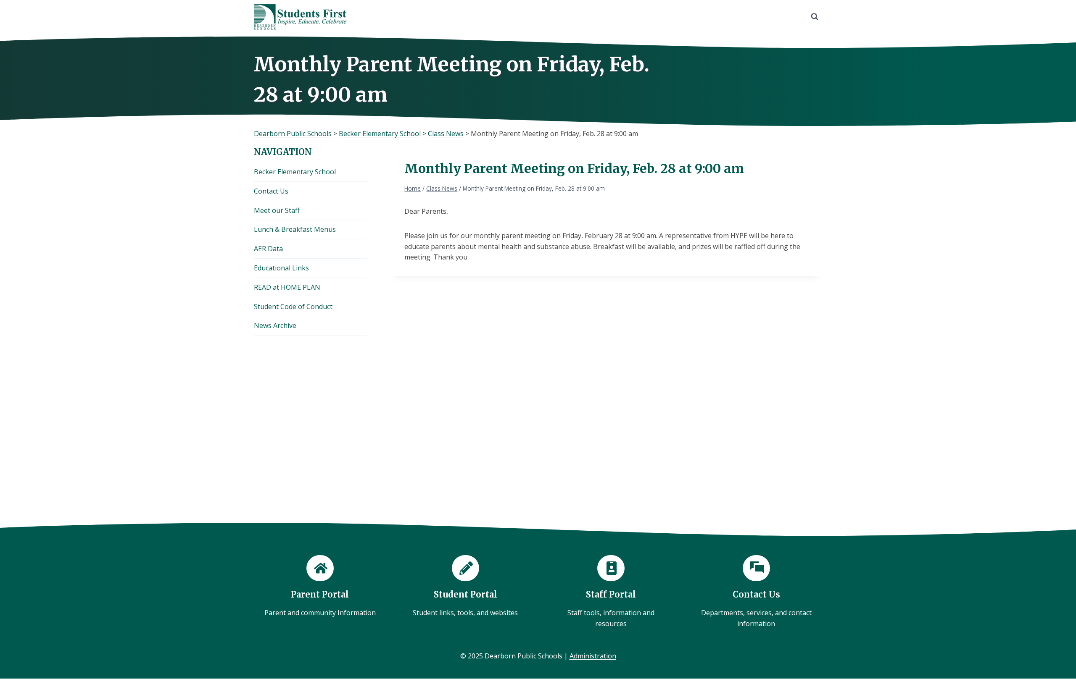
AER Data (268, 248)
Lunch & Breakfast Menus (295, 229)
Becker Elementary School (295, 171)
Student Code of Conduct (293, 306)
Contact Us (271, 191)
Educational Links (281, 268)
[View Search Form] (814, 16)
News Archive (275, 325)
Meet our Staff (277, 210)
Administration (593, 656)
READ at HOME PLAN (287, 287)
